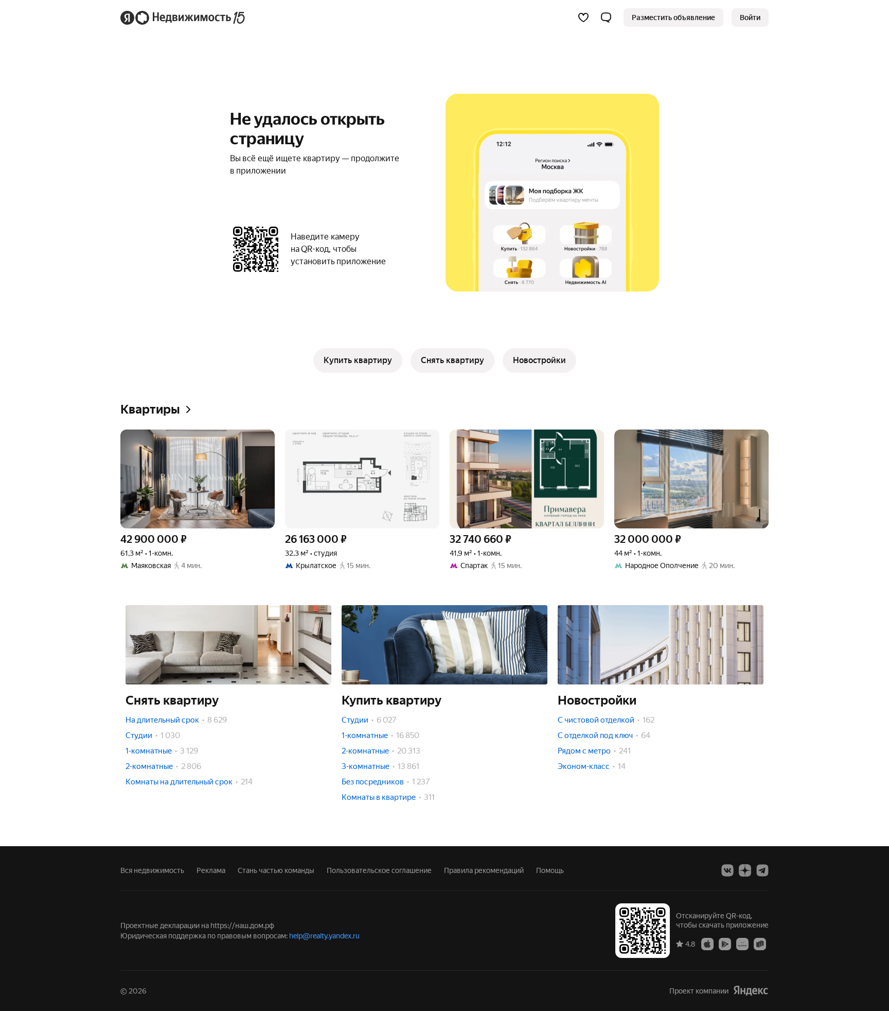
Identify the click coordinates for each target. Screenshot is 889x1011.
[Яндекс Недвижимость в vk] (727, 870)
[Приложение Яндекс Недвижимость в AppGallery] (742, 943)
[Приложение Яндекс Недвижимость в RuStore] (760, 943)
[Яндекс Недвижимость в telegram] (762, 870)
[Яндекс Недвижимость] (183, 17)
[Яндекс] (751, 991)
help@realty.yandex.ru (324, 936)
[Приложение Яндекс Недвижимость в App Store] (707, 943)
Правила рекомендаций (484, 870)
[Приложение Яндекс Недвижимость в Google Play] (725, 943)
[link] (750, 17)
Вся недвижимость (152, 870)
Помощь (550, 870)
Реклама (211, 870)
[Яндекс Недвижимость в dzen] (745, 870)
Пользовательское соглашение (379, 870)
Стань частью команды (276, 870)
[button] (606, 17)
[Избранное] (583, 17)
